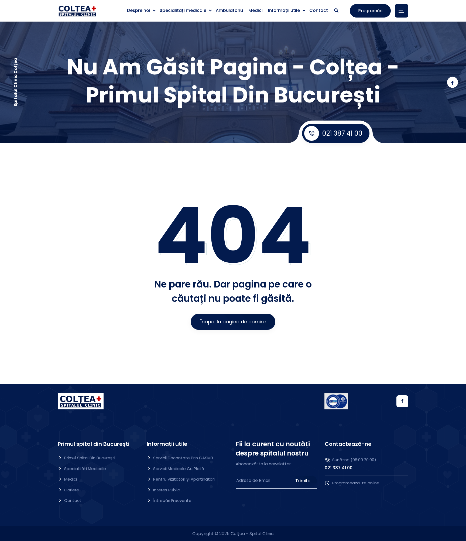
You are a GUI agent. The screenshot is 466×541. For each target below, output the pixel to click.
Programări (370, 11)
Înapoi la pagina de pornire (233, 321)
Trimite (302, 481)
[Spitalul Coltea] (77, 11)
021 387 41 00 (342, 133)
